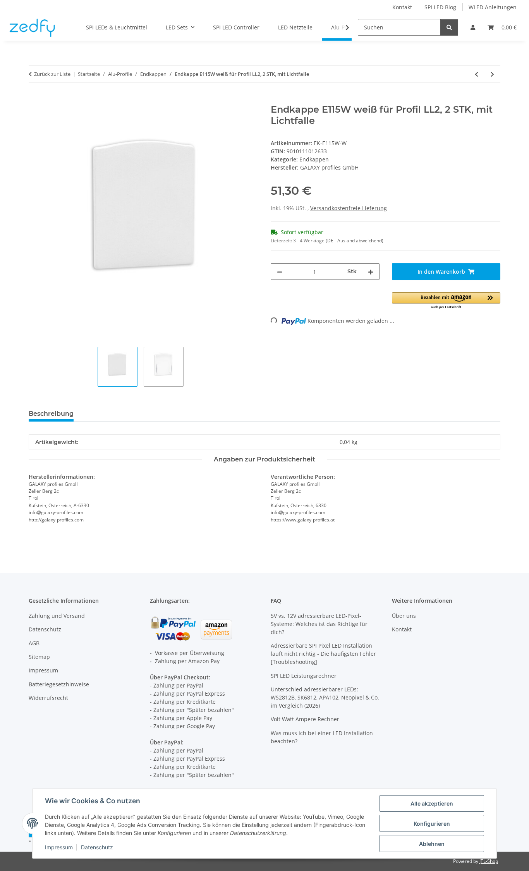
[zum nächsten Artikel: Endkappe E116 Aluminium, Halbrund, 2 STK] (492, 74)
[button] (472, 27)
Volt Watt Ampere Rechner (305, 719)
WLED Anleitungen (493, 7)
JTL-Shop (488, 861)
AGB (34, 643)
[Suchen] (449, 27)
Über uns (404, 615)
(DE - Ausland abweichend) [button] (354, 240)
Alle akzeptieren (431, 803)
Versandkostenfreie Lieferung (348, 208)
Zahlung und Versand (57, 615)
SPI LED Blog (440, 7)
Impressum (59, 847)
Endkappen (314, 159)
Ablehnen (432, 843)
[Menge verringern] (279, 271)
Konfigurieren (432, 823)
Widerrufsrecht (48, 697)
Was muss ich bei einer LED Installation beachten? (322, 737)
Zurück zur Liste (52, 73)
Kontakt (402, 7)
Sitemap (39, 656)
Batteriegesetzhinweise (59, 684)
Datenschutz (97, 847)
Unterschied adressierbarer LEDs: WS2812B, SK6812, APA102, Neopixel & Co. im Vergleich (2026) (325, 697)
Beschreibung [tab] (51, 413)
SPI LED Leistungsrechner (304, 675)
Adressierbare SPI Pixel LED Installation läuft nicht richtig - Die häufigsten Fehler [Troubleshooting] (323, 653)
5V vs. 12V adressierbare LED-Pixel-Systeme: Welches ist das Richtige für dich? (319, 624)
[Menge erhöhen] (370, 271)
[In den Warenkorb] (35, 100)
